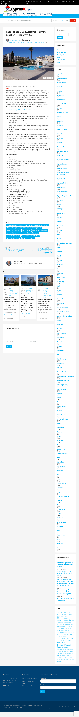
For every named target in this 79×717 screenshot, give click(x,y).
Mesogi (59, 346)
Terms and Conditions (49, 707)
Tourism (59, 500)
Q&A (58, 57)
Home (5, 15)
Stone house (61, 462)
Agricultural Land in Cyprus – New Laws (65, 599)
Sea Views (60, 445)
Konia (59, 290)
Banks (59, 117)
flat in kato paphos (12, 228)
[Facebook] (60, 706)
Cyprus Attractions (63, 160)
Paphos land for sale (63, 372)
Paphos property (62, 385)
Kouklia (59, 294)
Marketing (60, 337)
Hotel (59, 256)
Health (59, 247)
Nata (58, 355)
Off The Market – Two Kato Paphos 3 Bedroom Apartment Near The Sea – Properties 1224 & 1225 (65, 582)
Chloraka (60, 134)
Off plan (59, 367)
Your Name (43, 678)
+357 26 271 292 (12, 13)
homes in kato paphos (14, 230)
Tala (16, 293)
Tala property (61, 483)
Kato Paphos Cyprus (13, 235)
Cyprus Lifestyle (62, 183)
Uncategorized (61, 522)
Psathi (59, 423)
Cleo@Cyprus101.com (28, 685)
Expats (59, 217)
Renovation (60, 432)
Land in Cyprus (62, 299)
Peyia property (67, 653)
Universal (60, 526)
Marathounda (61, 333)
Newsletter (60, 363)
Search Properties (12, 15)
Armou (59, 108)
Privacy (48, 704)
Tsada (59, 513)
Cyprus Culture (62, 164)
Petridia (59, 393)
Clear (67, 20)
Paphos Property (64, 645)
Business (60, 125)
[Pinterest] (74, 706)
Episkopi (59, 209)
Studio (59, 475)
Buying (24, 15)
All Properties (61, 52)
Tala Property (59, 661)
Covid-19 (60, 155)
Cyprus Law (61, 179)
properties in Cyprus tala (66, 655)
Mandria (48, 292)
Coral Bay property (63, 151)
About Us (48, 15)
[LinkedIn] (69, 706)
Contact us (24, 689)
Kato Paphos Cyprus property (30, 235)
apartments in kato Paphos (33, 225)
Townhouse (61, 505)
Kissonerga (60, 282)
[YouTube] (71, 706)
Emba (59, 204)
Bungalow (60, 121)
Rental (59, 436)
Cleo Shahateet (16, 40)
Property (31, 238)
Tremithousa (61, 509)
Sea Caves (60, 440)
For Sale (59, 230)
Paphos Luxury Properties (65, 376)
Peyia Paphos (70, 651)
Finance (59, 221)
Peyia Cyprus (65, 647)
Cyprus (46, 225)
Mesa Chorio (61, 342)
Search (73, 20)
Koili (58, 286)
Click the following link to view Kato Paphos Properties (22, 110)
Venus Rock (61, 535)
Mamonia (60, 324)
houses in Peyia (65, 630)
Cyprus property (20, 42)
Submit (9, 347)
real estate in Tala (67, 659)
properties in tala (60, 657)
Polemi (59, 410)
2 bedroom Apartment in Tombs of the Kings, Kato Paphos (65, 564)
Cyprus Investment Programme (63, 173)
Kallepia (59, 260)
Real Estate (37, 42)
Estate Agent (61, 213)
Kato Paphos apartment (39, 230)
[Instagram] (66, 706)
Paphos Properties (63, 380)
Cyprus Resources (39, 15)
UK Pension (60, 518)
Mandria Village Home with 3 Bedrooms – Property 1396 (45, 301)
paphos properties (68, 643)
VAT (58, 531)
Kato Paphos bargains (31, 233)
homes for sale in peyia (69, 624)
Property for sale (13, 292)
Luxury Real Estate (63, 312)
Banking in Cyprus (62, 112)
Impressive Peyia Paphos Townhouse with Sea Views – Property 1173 (65, 592)
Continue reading (8, 315)
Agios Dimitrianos (62, 74)
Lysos (59, 320)
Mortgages (60, 350)
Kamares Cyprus (67, 632)
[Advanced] (62, 20)
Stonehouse (61, 466)
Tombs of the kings (63, 496)
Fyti (58, 234)
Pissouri (59, 402)
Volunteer (60, 543)
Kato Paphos (29, 42)
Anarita (59, 91)
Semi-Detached (62, 453)
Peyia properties (60, 653)
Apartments (11, 42)
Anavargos (60, 95)
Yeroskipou (60, 548)
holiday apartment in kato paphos (30, 228)
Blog (58, 62)
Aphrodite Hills (61, 104)
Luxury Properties (63, 307)
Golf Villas (60, 239)
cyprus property (64, 620)
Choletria (60, 138)
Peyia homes (63, 651)
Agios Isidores (61, 82)
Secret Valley (61, 449)
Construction (61, 147)
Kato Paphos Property (13, 238)
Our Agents (60, 55)
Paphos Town (61, 389)
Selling (30, 15)
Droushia (60, 200)
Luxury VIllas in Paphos (64, 316)
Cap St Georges (62, 129)
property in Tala (68, 657)
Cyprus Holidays (62, 168)
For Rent (60, 226)
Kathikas (60, 273)
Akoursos (60, 87)
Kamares (60, 264)
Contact (20, 15)
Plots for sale (61, 406)
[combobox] (55, 20)
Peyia (59, 397)
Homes (59, 251)
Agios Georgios (62, 78)
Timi (58, 492)
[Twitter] (63, 706)
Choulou (59, 142)
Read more (6, 685)
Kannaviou (60, 269)
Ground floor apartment (64, 243)
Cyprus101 (67, 618)
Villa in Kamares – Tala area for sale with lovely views (64, 573)
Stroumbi (60, 470)
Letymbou (60, 303)
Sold (42, 42)
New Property (61, 359)
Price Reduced (61, 415)
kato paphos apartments (14, 233)
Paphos (24, 238)
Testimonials (61, 60)
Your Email (43, 684)
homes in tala (64, 628)
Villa (10, 295)
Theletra (60, 488)
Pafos (69, 640)
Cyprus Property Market (64, 196)
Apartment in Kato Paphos (15, 225)
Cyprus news (61, 187)
